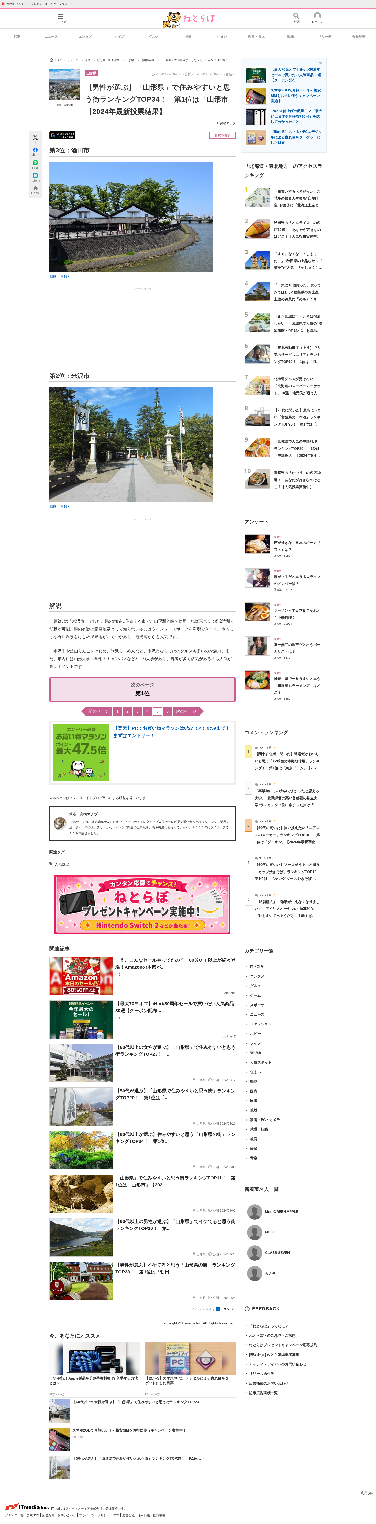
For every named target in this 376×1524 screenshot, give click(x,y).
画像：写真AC (65, 104)
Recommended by (203, 1309)
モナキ (270, 1273)
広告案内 (48, 1515)
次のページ (186, 711)
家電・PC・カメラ (265, 1120)
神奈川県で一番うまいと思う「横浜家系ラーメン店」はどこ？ (297, 686)
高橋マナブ (228, 123)
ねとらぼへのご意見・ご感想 (270, 1335)
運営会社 (128, 1515)
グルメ (154, 36)
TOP (17, 36)
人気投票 (62, 864)
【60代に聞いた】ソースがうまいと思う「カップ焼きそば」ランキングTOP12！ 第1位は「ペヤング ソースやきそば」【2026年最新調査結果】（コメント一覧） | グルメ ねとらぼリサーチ (289, 879)
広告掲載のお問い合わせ (267, 1383)
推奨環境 (159, 1515)
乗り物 (255, 1053)
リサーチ (324, 36)
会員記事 (359, 36)
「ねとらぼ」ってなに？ (267, 1326)
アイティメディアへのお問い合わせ (275, 1364)
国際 (253, 1100)
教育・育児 (256, 36)
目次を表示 (222, 135)
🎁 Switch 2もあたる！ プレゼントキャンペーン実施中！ (37, 3)
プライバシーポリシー (94, 1515)
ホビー (255, 1034)
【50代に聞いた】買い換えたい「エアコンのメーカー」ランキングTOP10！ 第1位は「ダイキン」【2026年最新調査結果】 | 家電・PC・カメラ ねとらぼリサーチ (287, 842)
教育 (253, 1139)
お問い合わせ (67, 1515)
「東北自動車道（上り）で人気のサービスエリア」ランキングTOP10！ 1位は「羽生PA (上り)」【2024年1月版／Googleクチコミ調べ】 (297, 362)
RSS (116, 1515)
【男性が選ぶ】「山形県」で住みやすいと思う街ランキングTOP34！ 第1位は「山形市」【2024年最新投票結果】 (160, 99)
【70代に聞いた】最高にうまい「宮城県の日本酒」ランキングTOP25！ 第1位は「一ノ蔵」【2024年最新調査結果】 (297, 424)
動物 (290, 36)
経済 (253, 1148)
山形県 (91, 73)
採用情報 (144, 1515)
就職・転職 (259, 1129)
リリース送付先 (259, 1374)
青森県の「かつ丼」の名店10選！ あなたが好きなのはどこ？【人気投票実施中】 (297, 480)
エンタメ (85, 36)
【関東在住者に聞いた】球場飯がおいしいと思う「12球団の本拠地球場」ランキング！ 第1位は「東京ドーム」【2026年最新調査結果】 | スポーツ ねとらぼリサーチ (287, 768)
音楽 (253, 1158)
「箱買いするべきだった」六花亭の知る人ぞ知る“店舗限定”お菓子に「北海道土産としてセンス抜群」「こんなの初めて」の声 (298, 205)
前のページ (99, 711)
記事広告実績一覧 (261, 1393)
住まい (222, 36)
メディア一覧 (14, 1515)
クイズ (120, 36)
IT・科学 (257, 967)
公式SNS (33, 1515)
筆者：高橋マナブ (83, 814)
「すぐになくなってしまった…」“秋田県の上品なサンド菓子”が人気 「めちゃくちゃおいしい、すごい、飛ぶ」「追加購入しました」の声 (298, 268)
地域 (188, 36)
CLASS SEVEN (277, 1253)
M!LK (269, 1232)
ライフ (255, 1043)
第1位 (142, 693)
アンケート (257, 521)
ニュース (51, 36)
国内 (253, 1091)
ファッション (261, 1024)
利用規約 (367, 1493)
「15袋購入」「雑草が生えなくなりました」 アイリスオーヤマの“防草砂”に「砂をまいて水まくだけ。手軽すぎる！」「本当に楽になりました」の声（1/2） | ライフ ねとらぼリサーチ (287, 916)
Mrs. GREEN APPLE (281, 1212)
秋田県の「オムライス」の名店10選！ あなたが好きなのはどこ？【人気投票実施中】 (297, 230)
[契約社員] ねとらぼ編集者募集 (272, 1355)
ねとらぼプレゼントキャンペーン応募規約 (281, 1345)
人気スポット (261, 1062)
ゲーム (255, 995)
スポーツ (257, 1005)
